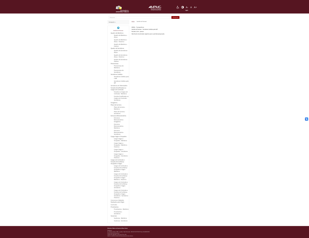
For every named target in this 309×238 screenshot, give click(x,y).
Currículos (114, 205)
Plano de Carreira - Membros (119, 108)
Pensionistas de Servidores (119, 71)
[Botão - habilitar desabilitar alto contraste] (182, 7)
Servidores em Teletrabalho (119, 85)
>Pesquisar (175, 17)
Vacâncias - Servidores (121, 221)
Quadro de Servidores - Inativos (121, 60)
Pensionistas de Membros (119, 67)
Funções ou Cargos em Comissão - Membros (121, 93)
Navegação (112, 22)
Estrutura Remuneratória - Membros (119, 126)
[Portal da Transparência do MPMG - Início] (122, 9)
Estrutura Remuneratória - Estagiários (119, 119)
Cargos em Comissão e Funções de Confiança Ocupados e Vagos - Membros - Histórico (121, 176)
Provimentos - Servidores (118, 213)
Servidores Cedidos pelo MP (121, 82)
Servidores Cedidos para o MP (121, 77)
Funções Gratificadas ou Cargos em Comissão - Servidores (121, 98)
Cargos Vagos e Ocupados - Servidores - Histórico (121, 156)
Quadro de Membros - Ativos (120, 36)
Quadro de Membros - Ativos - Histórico (120, 41)
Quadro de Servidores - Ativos (121, 51)
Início (133, 21)
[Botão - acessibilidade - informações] (178, 7)
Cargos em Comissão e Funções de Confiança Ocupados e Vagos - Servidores (121, 185)
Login (186, 10)
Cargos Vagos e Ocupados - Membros (120, 139)
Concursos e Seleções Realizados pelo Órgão (117, 201)
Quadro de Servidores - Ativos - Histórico (121, 56)
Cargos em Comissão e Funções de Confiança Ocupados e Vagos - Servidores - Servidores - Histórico (121, 193)
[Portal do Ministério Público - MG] (154, 8)
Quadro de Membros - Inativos (120, 45)
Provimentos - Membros (121, 209)
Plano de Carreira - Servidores (119, 112)
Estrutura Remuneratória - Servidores (119, 132)
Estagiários (114, 103)
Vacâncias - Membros (120, 218)
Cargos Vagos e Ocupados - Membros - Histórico (121, 145)
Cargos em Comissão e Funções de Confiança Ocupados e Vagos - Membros (121, 168)
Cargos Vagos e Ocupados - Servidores (121, 150)
